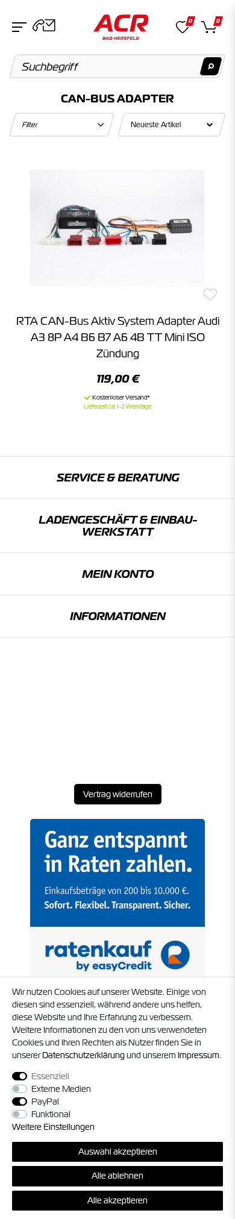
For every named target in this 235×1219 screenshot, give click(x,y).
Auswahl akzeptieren (117, 1151)
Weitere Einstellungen (53, 1126)
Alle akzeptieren (117, 1200)
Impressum (198, 1055)
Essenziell (50, 1076)
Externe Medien (61, 1088)
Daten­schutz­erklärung (83, 1055)
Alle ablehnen (117, 1175)
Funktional (50, 1114)
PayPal (45, 1101)
